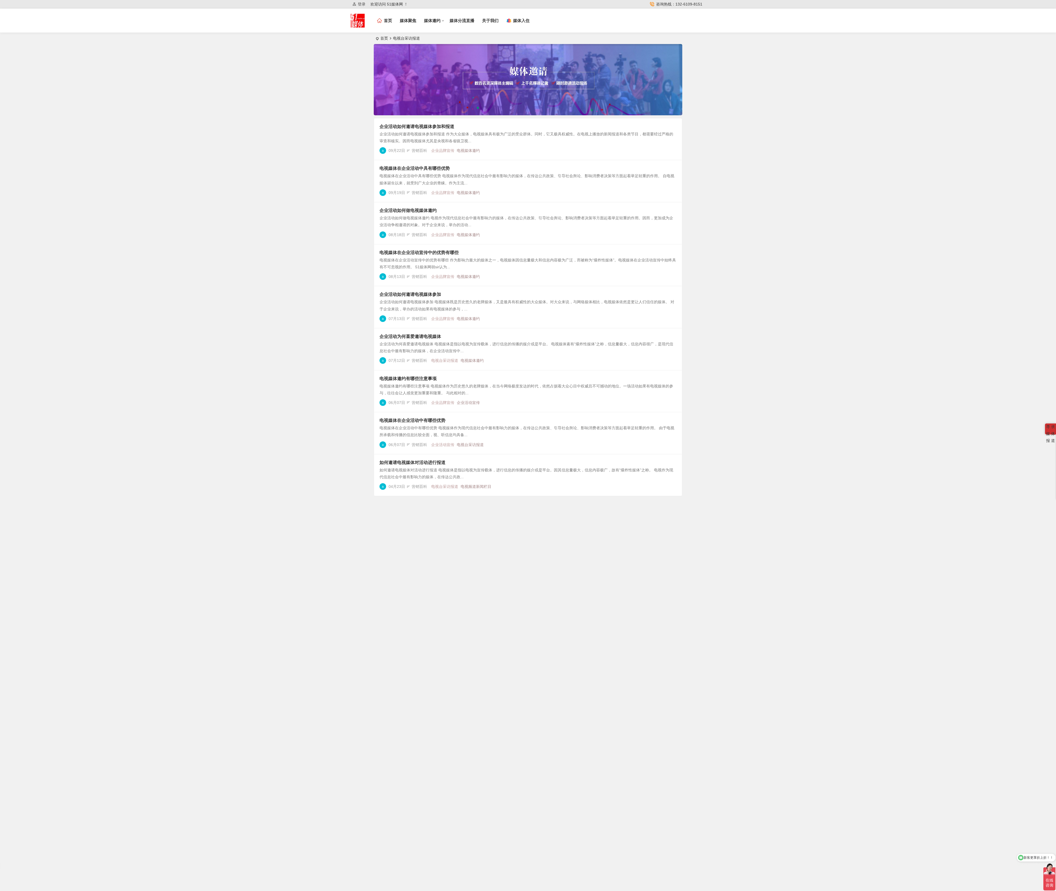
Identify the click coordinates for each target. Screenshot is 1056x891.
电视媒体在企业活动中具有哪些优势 (415, 168)
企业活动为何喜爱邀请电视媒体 (410, 336)
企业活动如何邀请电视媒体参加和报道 (417, 126)
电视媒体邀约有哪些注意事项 (408, 378)
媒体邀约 (432, 20)
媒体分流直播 (462, 20)
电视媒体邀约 (468, 150)
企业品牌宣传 (442, 150)
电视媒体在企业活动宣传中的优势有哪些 (419, 252)
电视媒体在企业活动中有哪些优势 (413, 420)
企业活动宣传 (468, 402)
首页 (384, 38)
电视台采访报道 (444, 360)
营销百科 (419, 150)
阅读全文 (671, 150)
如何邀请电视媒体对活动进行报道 (413, 462)
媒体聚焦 (408, 20)
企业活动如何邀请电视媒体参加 (410, 294)
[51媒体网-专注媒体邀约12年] (358, 25)
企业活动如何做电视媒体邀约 (408, 210)
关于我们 (490, 20)
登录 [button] (361, 4)
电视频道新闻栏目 (476, 486)
